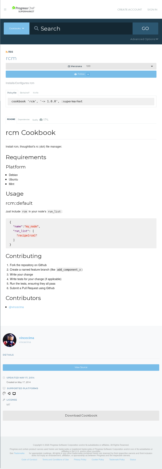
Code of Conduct (29, 459)
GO (145, 28)
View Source (81, 367)
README (11, 119)
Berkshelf (24, 93)
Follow (83, 74)
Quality (40, 119)
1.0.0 (79, 66)
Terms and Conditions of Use (55, 459)
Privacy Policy (80, 459)
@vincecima (16, 307)
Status (133, 459)
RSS (10, 51)
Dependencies (24, 119)
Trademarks (19, 453)
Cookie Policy (98, 459)
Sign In (152, 9)
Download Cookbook (81, 415)
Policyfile (11, 93)
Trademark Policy (117, 459)
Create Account (129, 9)
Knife (35, 93)
